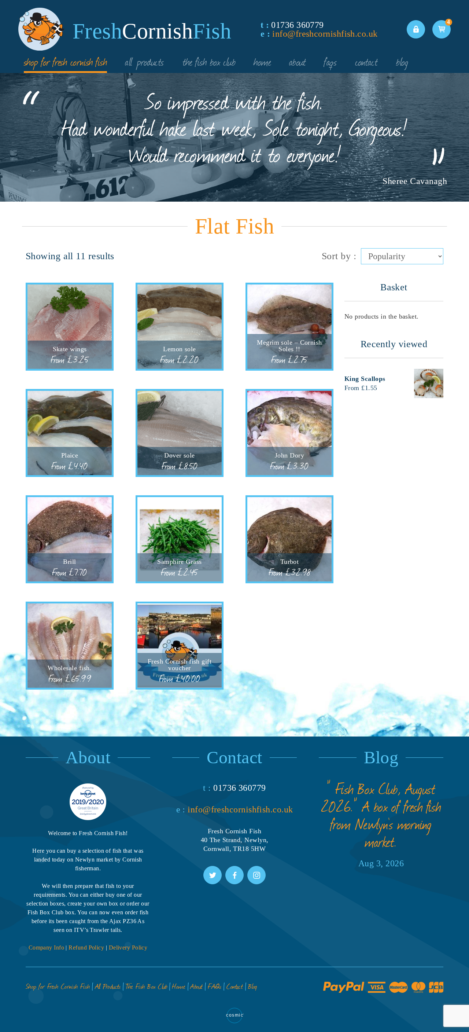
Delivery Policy (128, 947)
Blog (402, 61)
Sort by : (339, 256)
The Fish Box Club (209, 61)
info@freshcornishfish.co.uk (324, 33)
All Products (144, 61)
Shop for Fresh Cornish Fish (65, 61)
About (297, 61)
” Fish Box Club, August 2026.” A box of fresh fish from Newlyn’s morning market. (381, 815)
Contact (366, 61)
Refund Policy (86, 947)
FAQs (330, 61)
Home (262, 61)
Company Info (46, 947)
